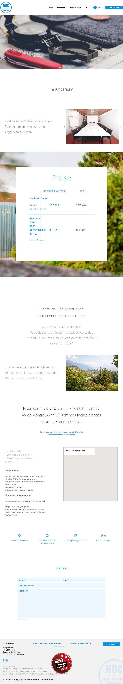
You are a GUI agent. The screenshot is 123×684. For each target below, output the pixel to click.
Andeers (29, 680)
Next (120, 126)
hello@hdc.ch (8, 648)
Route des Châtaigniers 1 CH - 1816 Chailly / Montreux (13, 653)
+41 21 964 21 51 (9, 650)
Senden (21, 619)
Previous (64, 126)
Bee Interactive (48, 680)
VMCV (24, 501)
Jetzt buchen (114, 7)
